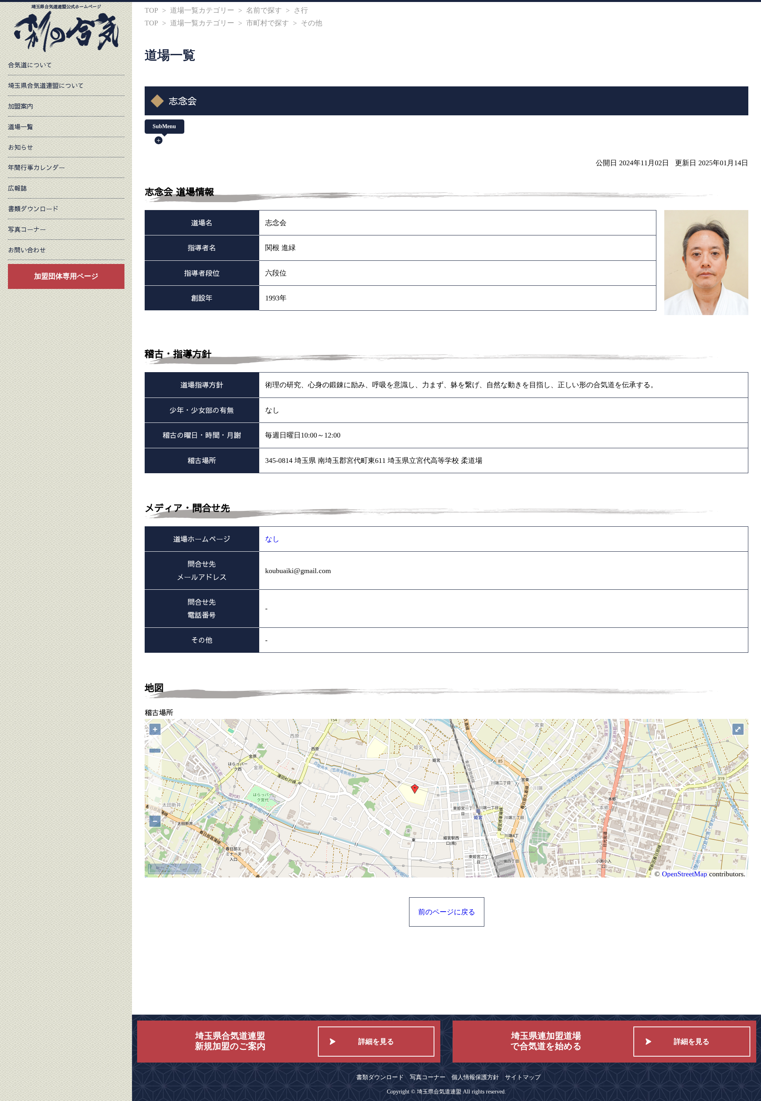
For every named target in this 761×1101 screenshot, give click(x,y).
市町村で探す (267, 23)
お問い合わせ (27, 249)
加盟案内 (20, 105)
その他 (311, 23)
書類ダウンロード (33, 208)
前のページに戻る (446, 912)
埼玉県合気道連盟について (46, 85)
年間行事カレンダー (36, 167)
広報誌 (17, 188)
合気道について (30, 64)
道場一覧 (20, 126)
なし (272, 539)
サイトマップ (523, 1077)
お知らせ (20, 147)
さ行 (301, 10)
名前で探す (264, 10)
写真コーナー (27, 229)
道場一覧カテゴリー (202, 10)
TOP (151, 10)
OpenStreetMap (684, 874)
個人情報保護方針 (475, 1077)
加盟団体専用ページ (66, 276)
